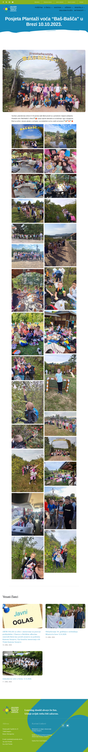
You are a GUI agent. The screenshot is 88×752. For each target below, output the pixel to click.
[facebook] (3, 2)
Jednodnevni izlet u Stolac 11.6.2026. (17, 679)
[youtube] (12, 2)
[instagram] (9, 2)
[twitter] (6, 2)
